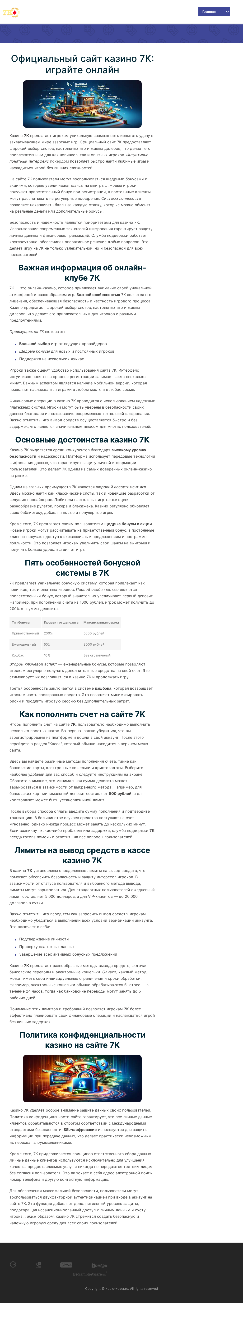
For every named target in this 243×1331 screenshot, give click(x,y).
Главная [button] (209, 12)
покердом (59, 161)
